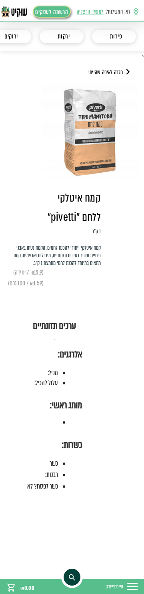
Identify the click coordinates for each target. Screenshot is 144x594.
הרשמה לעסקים (51, 12)
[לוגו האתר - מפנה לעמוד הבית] (18, 11)
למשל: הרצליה (90, 12)
